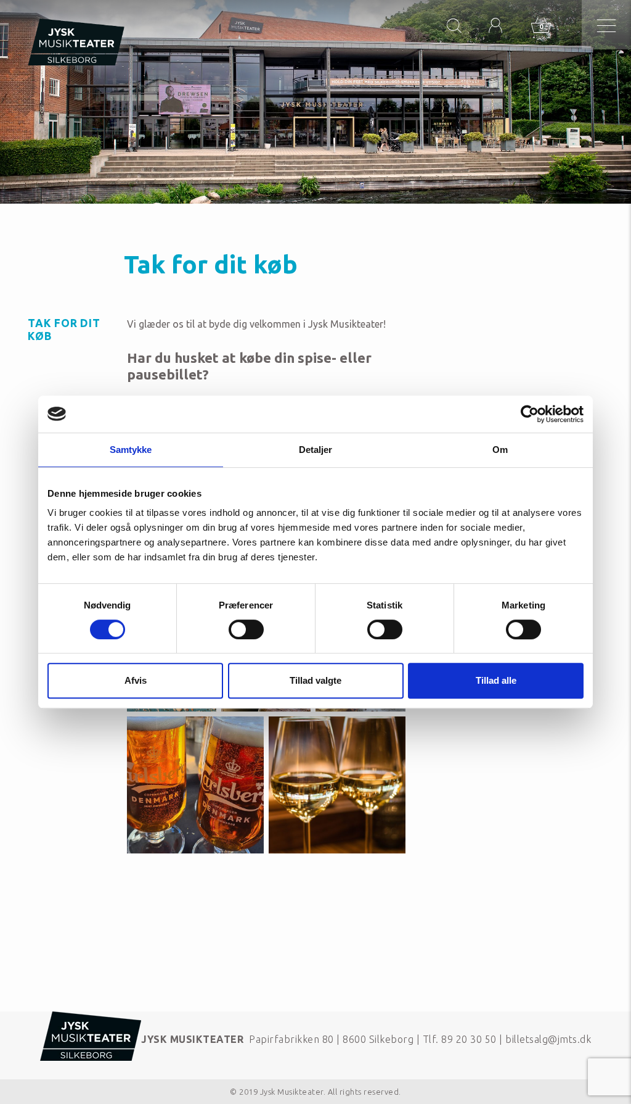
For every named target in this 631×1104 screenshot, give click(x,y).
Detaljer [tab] (316, 449)
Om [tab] (500, 449)
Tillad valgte (315, 680)
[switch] (246, 629)
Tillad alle (496, 680)
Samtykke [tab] (131, 449)
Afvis (135, 680)
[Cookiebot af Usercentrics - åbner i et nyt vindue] (530, 414)
